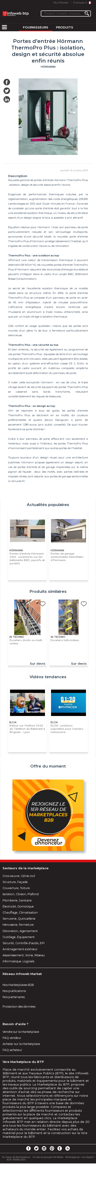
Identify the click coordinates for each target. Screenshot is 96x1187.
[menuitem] (4, 27)
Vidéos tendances (48, 676)
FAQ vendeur (12, 1038)
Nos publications (14, 991)
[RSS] (67, 1148)
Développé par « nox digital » (80, 1157)
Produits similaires (48, 591)
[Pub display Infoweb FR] (48, 816)
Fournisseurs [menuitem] (35, 27)
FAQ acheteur (12, 1050)
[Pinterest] (52, 1148)
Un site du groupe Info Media (48, 1157)
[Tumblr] (59, 1148)
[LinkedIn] (44, 1148)
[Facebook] (28, 1148)
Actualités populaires (48, 504)
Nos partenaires (14, 997)
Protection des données (19, 1006)
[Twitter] (36, 1148)
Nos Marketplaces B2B (18, 985)
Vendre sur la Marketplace (21, 1031)
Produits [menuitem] (64, 27)
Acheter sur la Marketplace (21, 1044)
